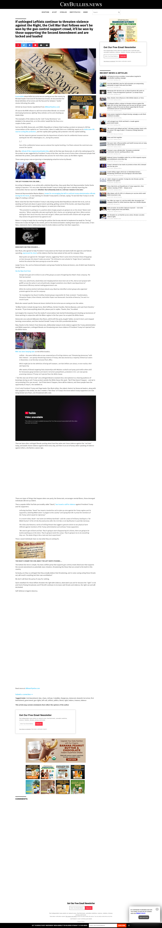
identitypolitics (75, 12)
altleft (54, 12)
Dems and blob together (114, 137)
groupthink (45, 12)
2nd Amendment (32, 698)
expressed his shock (29, 253)
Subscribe (121, 925)
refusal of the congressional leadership (35, 151)
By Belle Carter (117, 218)
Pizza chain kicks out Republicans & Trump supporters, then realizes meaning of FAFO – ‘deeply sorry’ (125, 187)
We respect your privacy (71, 916)
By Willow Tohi (117, 80)
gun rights (37, 700)
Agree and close (144, 917)
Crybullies (56, 698)
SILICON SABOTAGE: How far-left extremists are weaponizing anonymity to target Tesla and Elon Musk (125, 84)
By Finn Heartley (118, 118)
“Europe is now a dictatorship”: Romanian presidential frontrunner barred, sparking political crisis (123, 151)
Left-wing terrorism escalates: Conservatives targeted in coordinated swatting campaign (124, 77)
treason (77, 700)
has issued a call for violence (65, 504)
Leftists (50, 700)
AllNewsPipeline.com (52, 107)
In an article (19, 96)
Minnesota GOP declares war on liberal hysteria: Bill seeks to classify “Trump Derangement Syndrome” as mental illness (125, 91)
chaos (44, 698)
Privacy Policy (81, 921)
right (66, 700)
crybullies (63, 12)
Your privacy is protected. (25, 729)
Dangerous (64, 698)
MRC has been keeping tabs (25, 352)
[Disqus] (55, 825)
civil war (50, 698)
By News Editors (118, 100)
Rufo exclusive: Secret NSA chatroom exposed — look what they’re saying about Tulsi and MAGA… (125, 208)
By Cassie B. (117, 204)
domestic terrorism (83, 698)
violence (83, 700)
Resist (61, 700)
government (29, 700)
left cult (44, 700)
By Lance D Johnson (118, 134)
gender (85, 12)
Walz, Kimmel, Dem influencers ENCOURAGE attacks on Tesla (125, 98)
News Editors (30, 41)
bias (40, 698)
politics (56, 700)
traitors (71, 700)
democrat (72, 698)
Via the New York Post (22, 271)
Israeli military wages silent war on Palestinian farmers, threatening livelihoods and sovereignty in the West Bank (124, 172)
